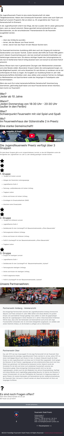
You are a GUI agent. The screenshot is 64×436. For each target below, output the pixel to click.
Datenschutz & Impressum (53, 433)
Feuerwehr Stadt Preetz (43, 412)
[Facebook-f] (16, 421)
